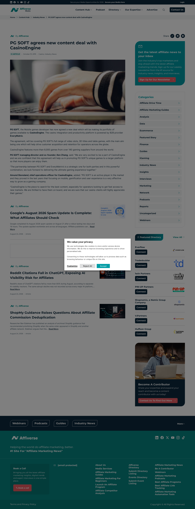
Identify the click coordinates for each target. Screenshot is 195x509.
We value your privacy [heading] (80, 241)
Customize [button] (72, 266)
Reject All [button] (87, 266)
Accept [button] (103, 266)
